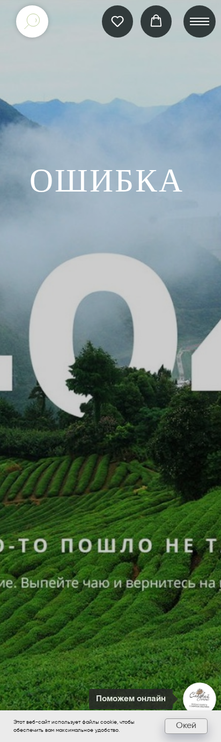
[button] (117, 20)
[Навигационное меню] (199, 21)
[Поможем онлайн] (199, 699)
